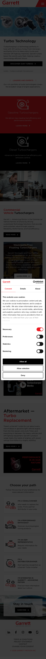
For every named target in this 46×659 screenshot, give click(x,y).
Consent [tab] (8, 289)
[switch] (40, 336)
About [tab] (37, 289)
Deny (23, 375)
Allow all (23, 361)
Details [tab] (23, 289)
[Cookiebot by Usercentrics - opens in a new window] (33, 282)
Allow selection (23, 368)
